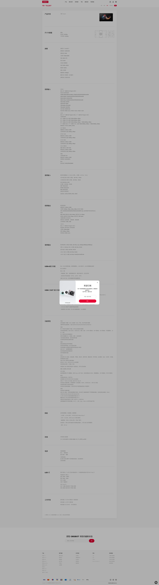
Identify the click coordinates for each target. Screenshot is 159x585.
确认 (88, 301)
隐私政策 (68, 302)
